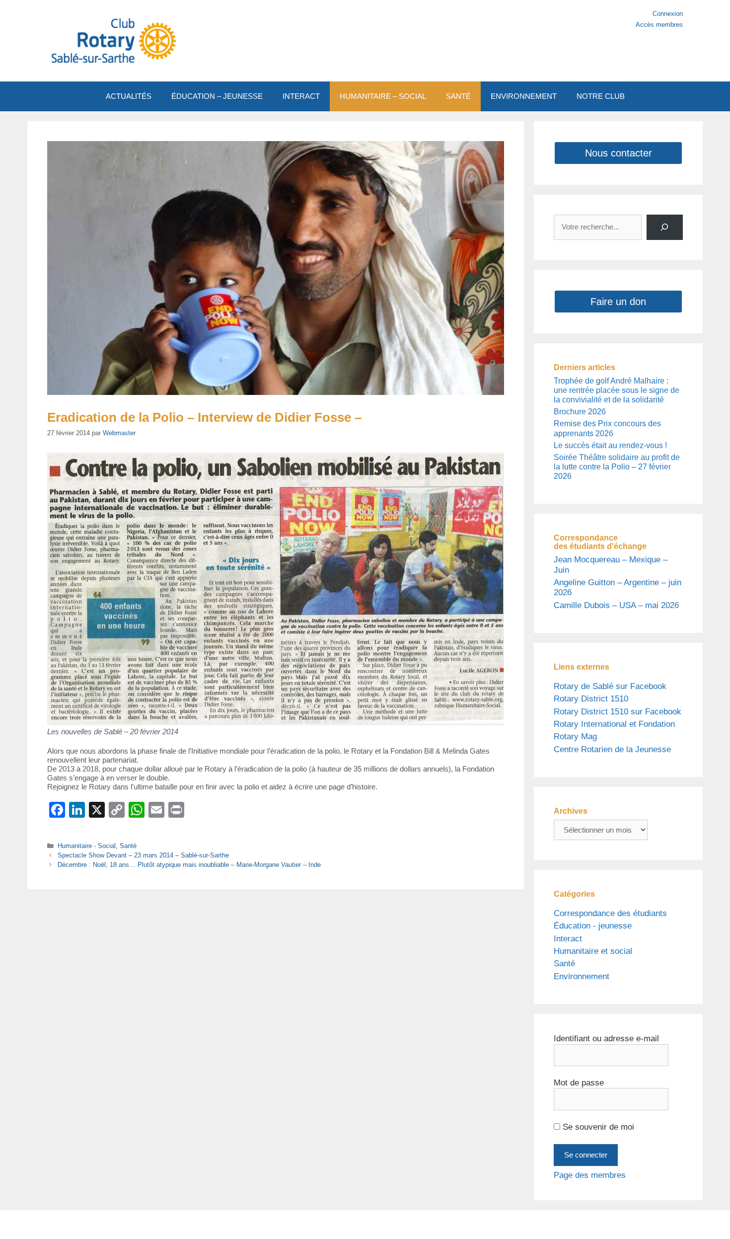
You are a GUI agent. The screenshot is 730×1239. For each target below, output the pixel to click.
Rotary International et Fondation (614, 724)
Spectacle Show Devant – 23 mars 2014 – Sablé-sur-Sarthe (143, 855)
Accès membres (659, 24)
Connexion (668, 13)
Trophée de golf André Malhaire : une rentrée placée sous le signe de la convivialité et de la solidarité (616, 390)
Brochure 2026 (580, 411)
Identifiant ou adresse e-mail (606, 1038)
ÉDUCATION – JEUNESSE (217, 96)
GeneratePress (458, 1224)
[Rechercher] (665, 227)
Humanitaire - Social (87, 846)
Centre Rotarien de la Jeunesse (612, 749)
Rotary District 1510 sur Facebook (617, 711)
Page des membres (590, 1175)
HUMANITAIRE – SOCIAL (383, 96)
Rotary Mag (575, 736)
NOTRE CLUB (601, 96)
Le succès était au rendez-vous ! (610, 445)
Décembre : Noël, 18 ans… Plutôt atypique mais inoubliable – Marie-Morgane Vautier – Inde (189, 864)
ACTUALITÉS (128, 96)
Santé (128, 846)
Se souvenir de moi (597, 1127)
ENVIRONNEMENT (524, 96)
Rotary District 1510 (591, 698)
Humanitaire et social (593, 951)
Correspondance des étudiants (610, 913)
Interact (568, 938)
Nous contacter (618, 153)
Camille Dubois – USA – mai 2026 (616, 605)
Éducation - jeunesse (593, 925)
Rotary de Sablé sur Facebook (610, 686)
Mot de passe (579, 1082)
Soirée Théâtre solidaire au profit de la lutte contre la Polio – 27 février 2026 (617, 466)
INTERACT (301, 96)
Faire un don (618, 301)
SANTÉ (458, 96)
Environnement (581, 976)
